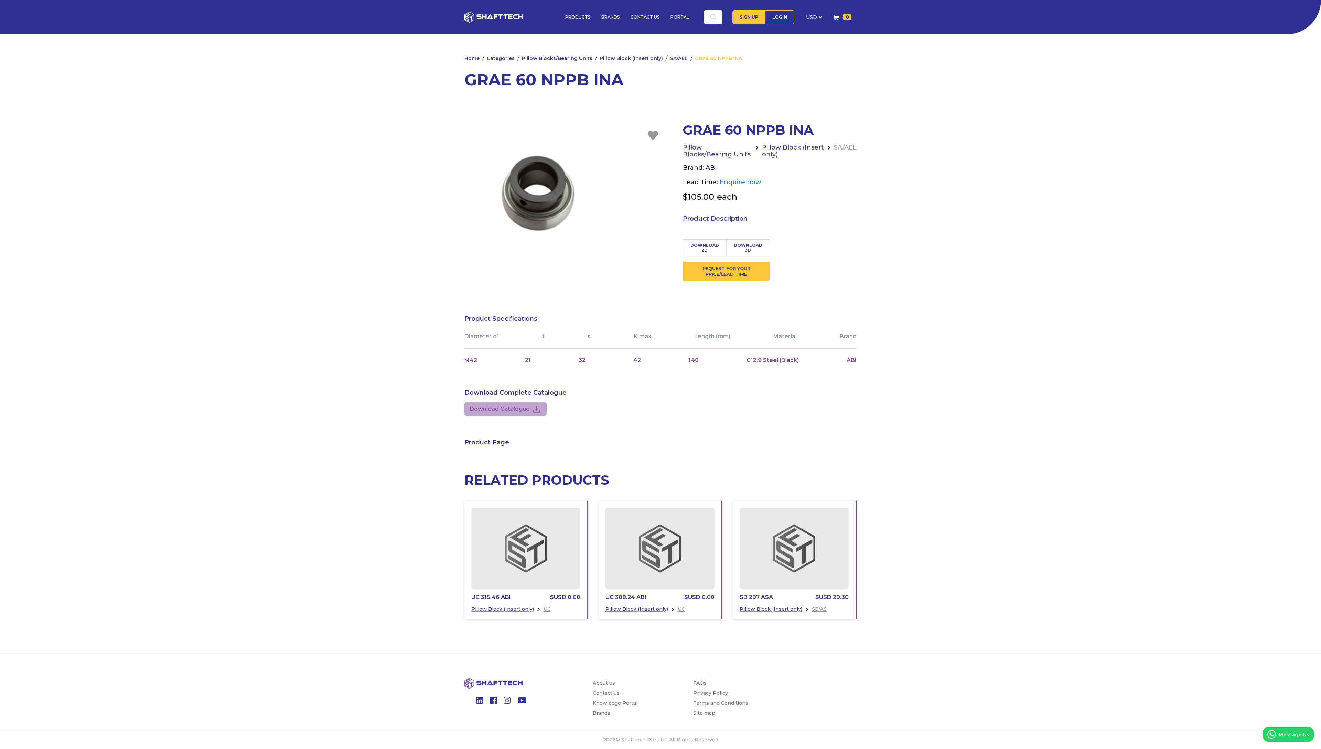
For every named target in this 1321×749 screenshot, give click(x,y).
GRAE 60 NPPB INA (718, 58)
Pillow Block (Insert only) (631, 58)
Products (577, 17)
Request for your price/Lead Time (726, 271)
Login (779, 17)
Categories (501, 58)
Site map (704, 713)
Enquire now (740, 182)
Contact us (645, 17)
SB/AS (819, 609)
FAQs (700, 683)
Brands (610, 17)
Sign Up (749, 17)
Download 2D (704, 248)
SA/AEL (679, 58)
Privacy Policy (710, 693)
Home (472, 58)
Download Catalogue (500, 409)
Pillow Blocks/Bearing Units (557, 58)
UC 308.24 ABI (625, 597)
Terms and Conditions (720, 703)
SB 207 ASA (756, 597)
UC (547, 609)
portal (679, 17)
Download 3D (748, 248)
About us (604, 683)
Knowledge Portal (615, 703)
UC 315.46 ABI (491, 597)
